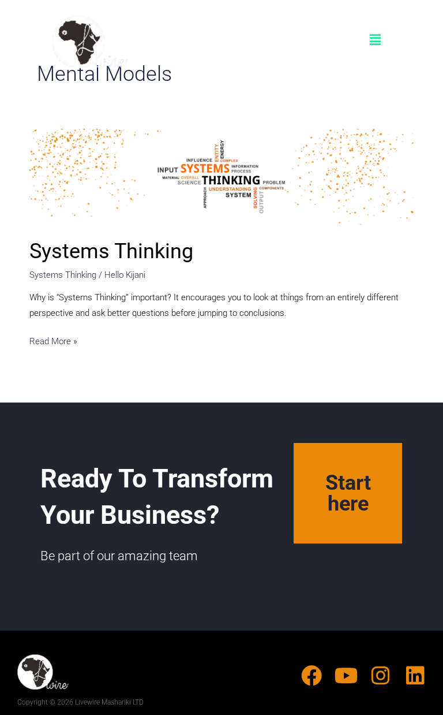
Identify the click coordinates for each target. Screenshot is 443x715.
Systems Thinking (111, 251)
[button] (375, 40)
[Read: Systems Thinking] (221, 177)
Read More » (53, 340)
